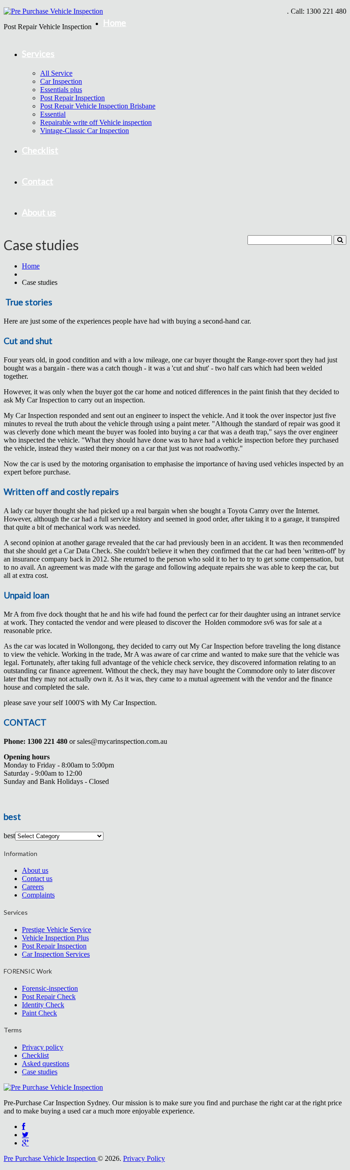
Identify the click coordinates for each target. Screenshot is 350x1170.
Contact (37, 181)
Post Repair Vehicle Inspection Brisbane (97, 106)
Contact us (37, 878)
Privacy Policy (144, 1158)
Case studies (39, 1072)
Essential (53, 114)
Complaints (38, 895)
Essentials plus (61, 89)
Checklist (40, 150)
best (9, 836)
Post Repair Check (49, 996)
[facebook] (23, 1126)
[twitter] (25, 1135)
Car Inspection (61, 81)
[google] (25, 1143)
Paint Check (39, 1013)
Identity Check (43, 1005)
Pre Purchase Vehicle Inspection (51, 1158)
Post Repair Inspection (72, 98)
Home (114, 22)
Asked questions (45, 1063)
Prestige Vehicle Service (56, 929)
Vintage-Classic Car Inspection (84, 130)
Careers (33, 887)
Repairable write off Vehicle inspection (96, 122)
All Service (56, 73)
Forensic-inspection (50, 988)
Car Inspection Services (56, 954)
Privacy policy (42, 1047)
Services (38, 53)
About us (39, 212)
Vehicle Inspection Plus (55, 938)
